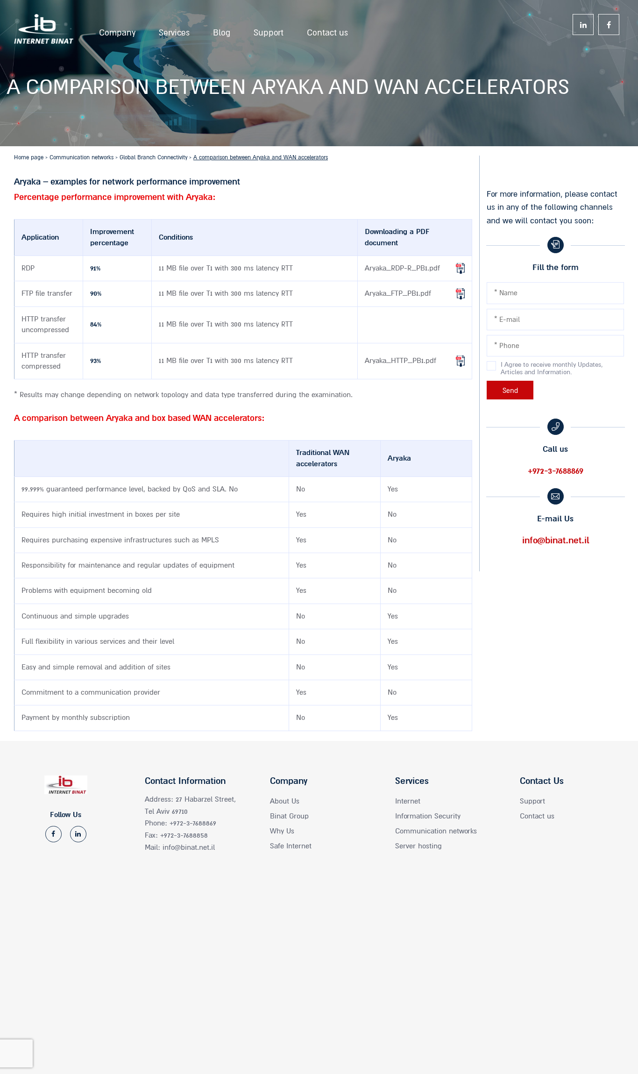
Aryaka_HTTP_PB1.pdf (400, 360)
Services (174, 30)
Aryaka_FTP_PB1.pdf (398, 293)
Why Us (282, 831)
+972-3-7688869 (555, 471)
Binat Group (289, 816)
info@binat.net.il (555, 540)
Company (117, 30)
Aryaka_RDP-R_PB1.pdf (402, 268)
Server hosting (418, 846)
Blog (221, 30)
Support (269, 30)
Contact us (327, 30)
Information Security (428, 816)
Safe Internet (291, 846)
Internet (407, 801)
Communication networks (436, 831)
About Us (284, 801)
